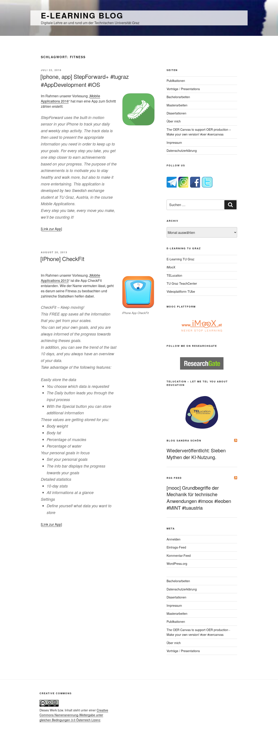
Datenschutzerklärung (182, 150)
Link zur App (51, 228)
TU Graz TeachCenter (182, 283)
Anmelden (173, 539)
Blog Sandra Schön (184, 440)
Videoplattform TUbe (181, 291)
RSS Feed (174, 477)
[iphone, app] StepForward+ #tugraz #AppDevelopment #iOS (84, 80)
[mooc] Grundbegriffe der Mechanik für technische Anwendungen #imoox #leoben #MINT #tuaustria (199, 497)
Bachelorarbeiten (178, 97)
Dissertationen (176, 113)
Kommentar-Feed (179, 555)
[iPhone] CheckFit (62, 258)
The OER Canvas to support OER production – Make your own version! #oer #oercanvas (199, 131)
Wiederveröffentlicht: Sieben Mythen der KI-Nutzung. (196, 453)
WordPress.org (177, 563)
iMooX (171, 267)
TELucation (174, 275)
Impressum (174, 142)
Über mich (174, 121)
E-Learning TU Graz (180, 259)
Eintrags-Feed (176, 547)
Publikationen (176, 80)
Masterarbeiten (177, 105)
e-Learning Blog (82, 15)
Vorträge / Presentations (183, 89)
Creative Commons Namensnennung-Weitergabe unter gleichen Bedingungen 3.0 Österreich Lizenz (74, 715)
